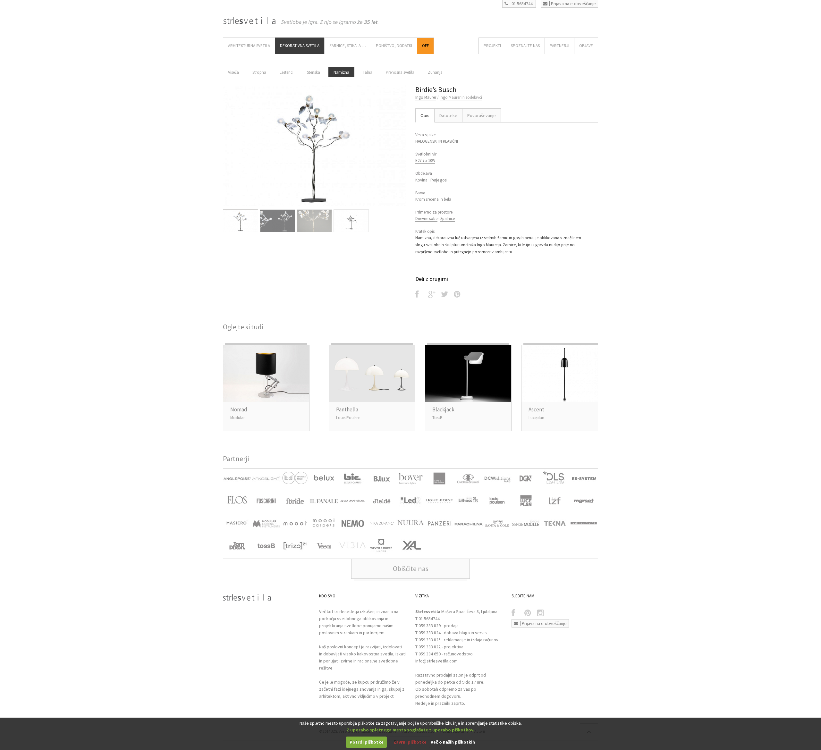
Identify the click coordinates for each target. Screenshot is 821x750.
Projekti (492, 45)
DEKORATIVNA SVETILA (299, 45)
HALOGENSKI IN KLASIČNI (436, 141)
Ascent (536, 409)
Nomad (238, 409)
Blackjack (443, 409)
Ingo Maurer (425, 97)
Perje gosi (438, 180)
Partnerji (559, 45)
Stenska (313, 72)
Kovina (421, 180)
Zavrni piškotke (410, 742)
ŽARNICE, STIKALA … (347, 45)
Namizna (341, 72)
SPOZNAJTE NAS (525, 45)
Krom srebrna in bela (433, 199)
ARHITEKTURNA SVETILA (249, 45)
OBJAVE (586, 45)
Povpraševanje (481, 115)
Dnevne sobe (426, 218)
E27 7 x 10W (425, 160)
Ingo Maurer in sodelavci (461, 97)
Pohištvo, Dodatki (394, 45)
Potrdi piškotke (367, 742)
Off (425, 45)
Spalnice (447, 218)
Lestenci (286, 72)
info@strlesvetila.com (436, 661)
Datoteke (448, 115)
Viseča (233, 72)
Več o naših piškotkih (453, 742)
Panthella (347, 409)
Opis (424, 115)
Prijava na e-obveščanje (573, 3)
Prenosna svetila (400, 72)
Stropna (259, 72)
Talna (367, 72)
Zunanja (435, 72)
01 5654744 (522, 3)
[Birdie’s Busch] (314, 145)
